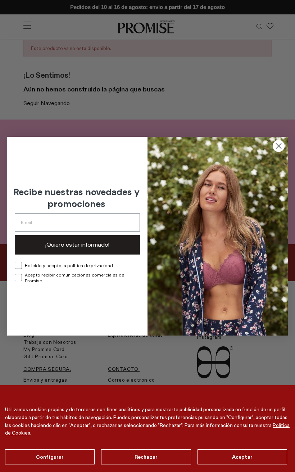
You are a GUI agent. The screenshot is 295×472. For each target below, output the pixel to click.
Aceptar (242, 457)
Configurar (50, 457)
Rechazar (146, 457)
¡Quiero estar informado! (77, 244)
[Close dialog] (278, 146)
